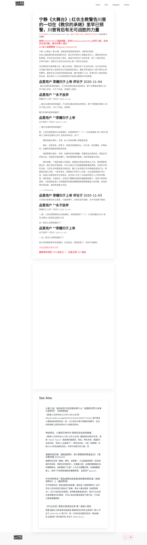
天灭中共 (95, 34)
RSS (106, 5)
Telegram (115, 5)
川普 (81, 34)
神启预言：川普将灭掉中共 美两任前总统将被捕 (68, 432)
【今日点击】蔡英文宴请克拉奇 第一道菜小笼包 (68, 506)
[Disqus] (73, 299)
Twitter (126, 5)
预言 (72, 34)
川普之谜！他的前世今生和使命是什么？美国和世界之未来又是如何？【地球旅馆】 (73, 409)
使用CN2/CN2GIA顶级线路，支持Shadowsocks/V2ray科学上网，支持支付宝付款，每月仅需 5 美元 (73, 42)
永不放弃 (44, 34)
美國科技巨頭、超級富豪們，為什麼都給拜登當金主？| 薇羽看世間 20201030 (73, 455)
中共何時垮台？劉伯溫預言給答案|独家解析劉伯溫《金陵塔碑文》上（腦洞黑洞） (73, 480)
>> (40, 104)
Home (98, 5)
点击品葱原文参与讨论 (48, 247)
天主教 (76, 34)
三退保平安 (87, 34)
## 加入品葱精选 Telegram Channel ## (58, 47)
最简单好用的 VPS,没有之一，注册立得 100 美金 (62, 252)
